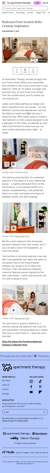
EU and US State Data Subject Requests (32, 463)
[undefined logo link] (19, 3)
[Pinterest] (40, 386)
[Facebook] (31, 386)
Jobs (32, 452)
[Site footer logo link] (25, 368)
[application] (25, 50)
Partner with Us (42, 452)
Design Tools (40, 12)
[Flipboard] (40, 392)
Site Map (5, 393)
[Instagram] (31, 381)
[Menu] (3, 3)
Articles (30, 12)
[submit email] (44, 412)
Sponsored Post (22, 236)
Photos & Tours (7, 12)
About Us (6, 384)
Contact (5, 389)
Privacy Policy (22, 421)
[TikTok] (40, 381)
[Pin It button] (13, 164)
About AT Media (22, 452)
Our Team (6, 380)
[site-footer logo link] (8, 452)
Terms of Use (7, 421)
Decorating (20, 12)
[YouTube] (31, 392)
